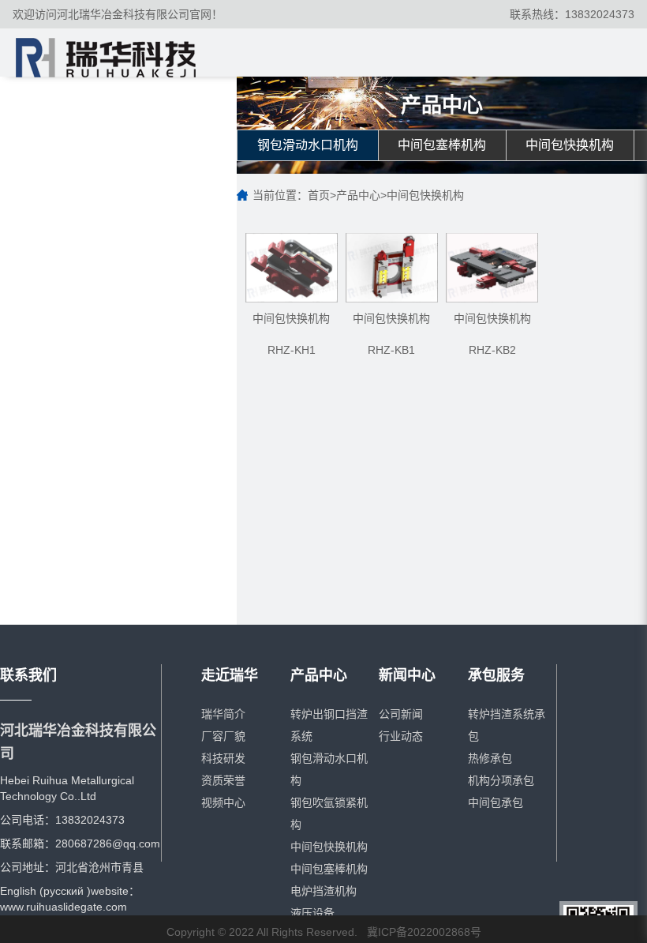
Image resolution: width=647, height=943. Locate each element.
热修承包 (490, 758)
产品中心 (358, 195)
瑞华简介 (223, 714)
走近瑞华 (229, 675)
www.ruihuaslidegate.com (63, 906)
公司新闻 (401, 714)
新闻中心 (407, 675)
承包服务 (496, 675)
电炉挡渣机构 (323, 891)
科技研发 (223, 758)
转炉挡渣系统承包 (506, 725)
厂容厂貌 (223, 736)
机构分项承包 (501, 780)
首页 (319, 195)
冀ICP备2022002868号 (424, 932)
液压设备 (312, 913)
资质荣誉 (223, 780)
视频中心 (223, 802)
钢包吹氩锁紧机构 (329, 813)
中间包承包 (495, 802)
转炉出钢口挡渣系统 (329, 725)
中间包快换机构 (569, 145)
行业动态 (401, 736)
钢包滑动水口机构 (307, 145)
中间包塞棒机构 (442, 145)
